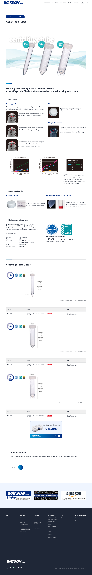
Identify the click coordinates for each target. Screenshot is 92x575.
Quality (50, 534)
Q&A (76, 520)
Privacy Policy (64, 520)
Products (8, 8)
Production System (52, 537)
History (21, 520)
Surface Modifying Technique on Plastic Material (52, 523)
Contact (77, 518)
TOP (4, 8)
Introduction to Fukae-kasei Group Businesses (25, 528)
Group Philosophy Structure (24, 525)
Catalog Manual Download (37, 523)
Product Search (37, 518)
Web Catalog (36, 526)
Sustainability (23, 531)
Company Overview (24, 518)
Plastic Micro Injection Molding (52, 530)
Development (51, 515)
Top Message (22, 522)
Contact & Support (80, 515)
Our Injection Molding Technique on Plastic (52, 518)
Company (22, 515)
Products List (37, 520)
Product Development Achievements (52, 527)
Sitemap (63, 517)
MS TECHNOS (37, 528)
